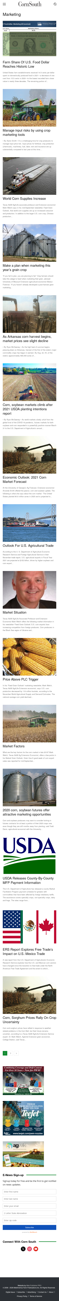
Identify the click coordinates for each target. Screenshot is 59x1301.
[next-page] (16, 1053)
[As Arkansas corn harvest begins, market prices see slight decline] (29, 314)
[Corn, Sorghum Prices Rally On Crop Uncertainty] (29, 995)
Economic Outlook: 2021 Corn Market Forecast (24, 479)
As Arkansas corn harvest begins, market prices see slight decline (27, 338)
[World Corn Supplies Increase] (29, 176)
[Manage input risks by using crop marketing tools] (29, 108)
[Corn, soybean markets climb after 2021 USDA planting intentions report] (29, 382)
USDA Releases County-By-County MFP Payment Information (28, 880)
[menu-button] (4, 4)
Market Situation (14, 612)
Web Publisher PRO (33, 1285)
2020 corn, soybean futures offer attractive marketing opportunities (27, 812)
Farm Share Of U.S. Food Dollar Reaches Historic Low (26, 64)
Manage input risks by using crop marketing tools (26, 132)
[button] (55, 4)
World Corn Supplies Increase (24, 198)
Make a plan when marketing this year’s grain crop (26, 267)
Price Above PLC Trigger (20, 679)
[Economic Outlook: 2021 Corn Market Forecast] (29, 455)
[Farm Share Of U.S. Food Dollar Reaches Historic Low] (29, 39)
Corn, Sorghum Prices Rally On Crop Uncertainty (29, 1019)
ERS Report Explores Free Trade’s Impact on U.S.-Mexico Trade (28, 951)
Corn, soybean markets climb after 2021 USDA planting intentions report (28, 408)
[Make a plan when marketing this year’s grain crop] (29, 243)
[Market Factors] (29, 723)
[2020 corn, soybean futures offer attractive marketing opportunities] (29, 787)
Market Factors (14, 745)
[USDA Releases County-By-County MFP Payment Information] (29, 855)
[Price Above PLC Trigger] (29, 657)
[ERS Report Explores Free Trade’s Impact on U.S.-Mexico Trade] (29, 927)
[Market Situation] (29, 590)
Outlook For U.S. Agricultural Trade (28, 545)
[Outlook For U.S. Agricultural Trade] (29, 523)
